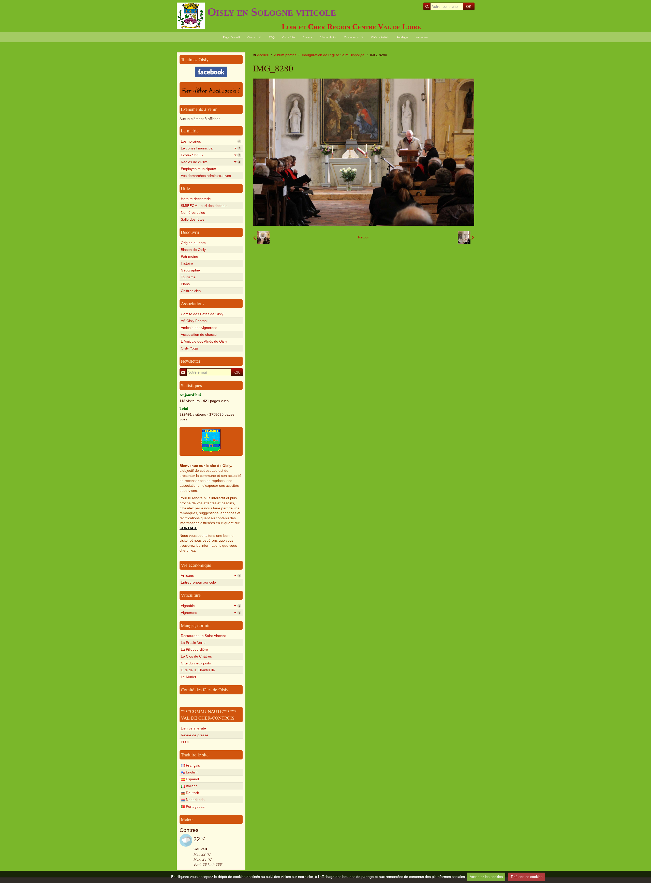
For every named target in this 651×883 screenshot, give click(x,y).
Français (192, 765)
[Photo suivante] (466, 237)
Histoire (187, 263)
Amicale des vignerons (199, 328)
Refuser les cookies (526, 877)
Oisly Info (288, 37)
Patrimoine (189, 256)
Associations (192, 303)
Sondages (402, 37)
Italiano (191, 786)
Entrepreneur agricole (198, 582)
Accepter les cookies (486, 877)
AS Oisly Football (194, 321)
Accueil (263, 55)
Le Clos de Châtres (196, 656)
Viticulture (191, 595)
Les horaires (210, 141)
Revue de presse (194, 735)
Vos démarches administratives (206, 176)
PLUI (185, 742)
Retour (363, 237)
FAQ (272, 37)
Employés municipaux (198, 169)
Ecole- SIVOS (210, 155)
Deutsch (192, 793)
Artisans (210, 575)
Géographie (190, 270)
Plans (185, 284)
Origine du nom (193, 243)
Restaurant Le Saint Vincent (203, 636)
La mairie (190, 131)
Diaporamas (351, 37)
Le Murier (188, 677)
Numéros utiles (193, 212)
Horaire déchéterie (196, 199)
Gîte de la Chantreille (198, 670)
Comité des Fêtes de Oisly (202, 314)
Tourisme (188, 277)
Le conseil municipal (210, 148)
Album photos (328, 37)
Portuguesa (194, 806)
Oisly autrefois (380, 37)
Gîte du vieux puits (196, 663)
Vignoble (210, 606)
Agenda (307, 37)
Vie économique (196, 565)
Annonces (422, 37)
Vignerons (210, 613)
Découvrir (190, 232)
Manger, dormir (195, 625)
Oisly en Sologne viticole (271, 12)
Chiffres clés (191, 291)
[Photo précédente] (261, 237)
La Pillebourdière (194, 649)
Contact (252, 37)
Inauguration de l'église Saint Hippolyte (333, 55)
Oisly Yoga (189, 348)
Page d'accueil (231, 37)
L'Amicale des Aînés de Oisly (204, 341)
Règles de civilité (210, 162)
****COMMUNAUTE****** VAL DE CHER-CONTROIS (208, 714)
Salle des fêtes (192, 219)
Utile (185, 188)
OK (468, 6)
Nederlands (194, 800)
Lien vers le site (193, 728)
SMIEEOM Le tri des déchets (204, 206)
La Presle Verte (193, 643)
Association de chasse (199, 334)
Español (192, 779)
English (191, 772)
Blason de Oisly (193, 250)
